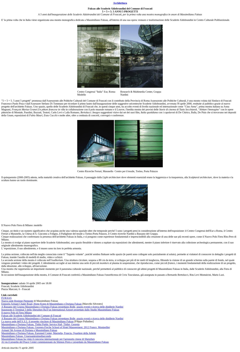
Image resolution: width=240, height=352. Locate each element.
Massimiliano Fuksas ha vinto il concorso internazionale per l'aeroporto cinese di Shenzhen (48, 339)
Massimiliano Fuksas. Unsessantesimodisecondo (26, 336)
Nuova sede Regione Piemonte (17, 301)
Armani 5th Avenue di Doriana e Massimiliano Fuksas (29, 330)
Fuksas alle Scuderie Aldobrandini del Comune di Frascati (31, 315)
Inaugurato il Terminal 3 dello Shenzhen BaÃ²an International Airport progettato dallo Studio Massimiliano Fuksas (60, 309)
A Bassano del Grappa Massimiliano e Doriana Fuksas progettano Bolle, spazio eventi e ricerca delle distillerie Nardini (62, 306)
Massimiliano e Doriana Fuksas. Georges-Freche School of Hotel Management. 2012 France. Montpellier (55, 327)
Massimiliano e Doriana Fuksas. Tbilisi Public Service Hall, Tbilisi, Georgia (40, 324)
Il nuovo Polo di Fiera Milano (16, 312)
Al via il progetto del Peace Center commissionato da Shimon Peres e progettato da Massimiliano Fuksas (55, 342)
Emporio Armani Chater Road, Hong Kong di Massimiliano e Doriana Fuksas (41, 303)
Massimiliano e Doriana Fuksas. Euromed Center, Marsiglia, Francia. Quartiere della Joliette (48, 333)
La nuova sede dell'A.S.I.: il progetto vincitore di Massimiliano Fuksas (37, 321)
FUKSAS (6, 298)
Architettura (120, 3)
